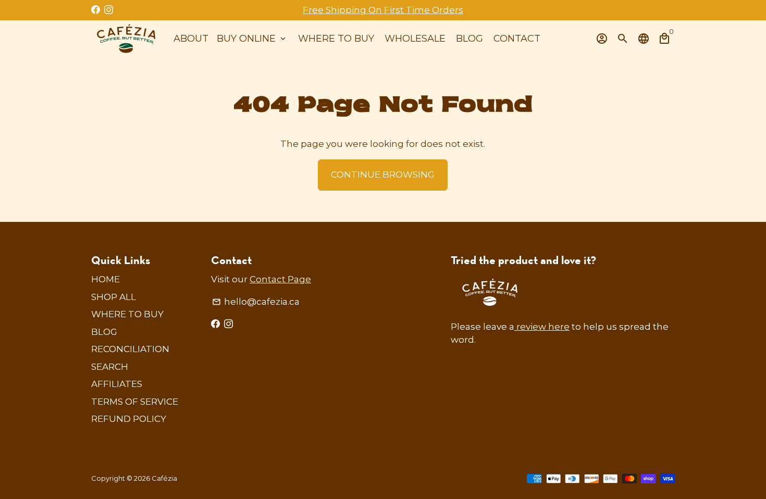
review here (542, 326)
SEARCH (109, 366)
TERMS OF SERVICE (134, 401)
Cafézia (164, 478)
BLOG (469, 38)
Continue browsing (383, 174)
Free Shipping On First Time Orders (383, 10)
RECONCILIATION (130, 349)
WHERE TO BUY (336, 38)
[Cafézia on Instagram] (108, 10)
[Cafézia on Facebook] (95, 10)
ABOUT (191, 38)
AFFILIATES (116, 384)
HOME (105, 279)
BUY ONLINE (252, 38)
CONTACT (516, 38)
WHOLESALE (415, 38)
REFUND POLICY (128, 419)
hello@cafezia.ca (256, 301)
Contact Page (280, 279)
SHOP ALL (113, 297)
